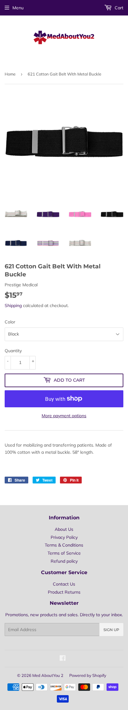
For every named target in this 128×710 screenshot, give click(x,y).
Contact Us (64, 584)
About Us (64, 529)
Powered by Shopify (87, 675)
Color (10, 322)
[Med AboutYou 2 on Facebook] (62, 659)
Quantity (13, 350)
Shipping (13, 305)
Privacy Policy (64, 537)
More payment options (64, 415)
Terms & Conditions (64, 545)
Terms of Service (64, 553)
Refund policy (64, 561)
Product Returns (64, 592)
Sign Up (111, 629)
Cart (118, 8)
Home (10, 73)
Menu (18, 8)
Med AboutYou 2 (47, 675)
